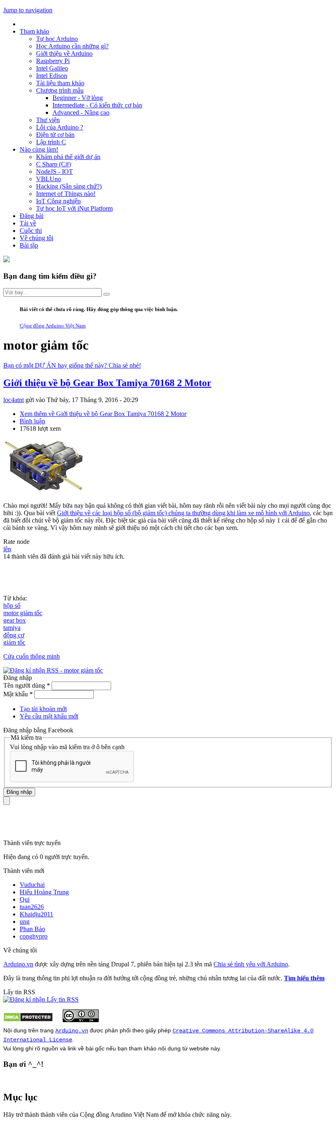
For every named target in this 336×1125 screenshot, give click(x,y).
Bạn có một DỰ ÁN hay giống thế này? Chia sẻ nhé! (72, 365)
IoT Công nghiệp (58, 201)
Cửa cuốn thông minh (31, 656)
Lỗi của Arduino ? (59, 127)
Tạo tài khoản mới (43, 708)
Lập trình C (51, 142)
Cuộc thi (31, 230)
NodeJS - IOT (54, 171)
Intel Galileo (52, 68)
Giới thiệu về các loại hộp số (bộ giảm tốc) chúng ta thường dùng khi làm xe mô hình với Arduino (183, 512)
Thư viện (48, 119)
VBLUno (48, 178)
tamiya (11, 627)
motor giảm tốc (22, 612)
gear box (14, 620)
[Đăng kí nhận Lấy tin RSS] (41, 999)
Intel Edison (51, 75)
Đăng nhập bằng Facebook (39, 730)
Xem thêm (103, 413)
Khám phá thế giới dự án (68, 156)
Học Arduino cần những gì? (72, 46)
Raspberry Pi (53, 60)
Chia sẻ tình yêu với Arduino (250, 964)
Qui (25, 899)
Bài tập (29, 245)
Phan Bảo (32, 928)
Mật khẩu (18, 694)
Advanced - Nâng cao (80, 112)
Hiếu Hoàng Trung (44, 892)
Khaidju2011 (36, 914)
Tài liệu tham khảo (60, 83)
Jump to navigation (27, 10)
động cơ (13, 635)
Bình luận (32, 421)
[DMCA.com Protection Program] (28, 1019)
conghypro (34, 936)
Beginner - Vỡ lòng (77, 97)
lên (7, 548)
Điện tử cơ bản (55, 134)
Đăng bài (31, 215)
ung (25, 921)
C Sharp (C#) (53, 164)
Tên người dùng (26, 685)
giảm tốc (14, 642)
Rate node (16, 541)
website (199, 1048)
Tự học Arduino (57, 38)
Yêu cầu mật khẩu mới (49, 716)
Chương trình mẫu (60, 90)
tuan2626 (32, 906)
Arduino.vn (18, 964)
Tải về (28, 223)
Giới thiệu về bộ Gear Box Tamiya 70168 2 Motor (107, 382)
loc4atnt (13, 399)
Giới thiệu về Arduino (64, 53)
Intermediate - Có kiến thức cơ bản (97, 105)
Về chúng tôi (36, 237)
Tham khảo (34, 31)
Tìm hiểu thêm (304, 978)
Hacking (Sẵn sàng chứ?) (69, 186)
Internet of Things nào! (65, 193)
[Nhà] (6, 260)
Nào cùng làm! (39, 149)
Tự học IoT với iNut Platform (74, 208)
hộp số (11, 605)
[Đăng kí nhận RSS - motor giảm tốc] (53, 670)
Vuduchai (32, 884)
